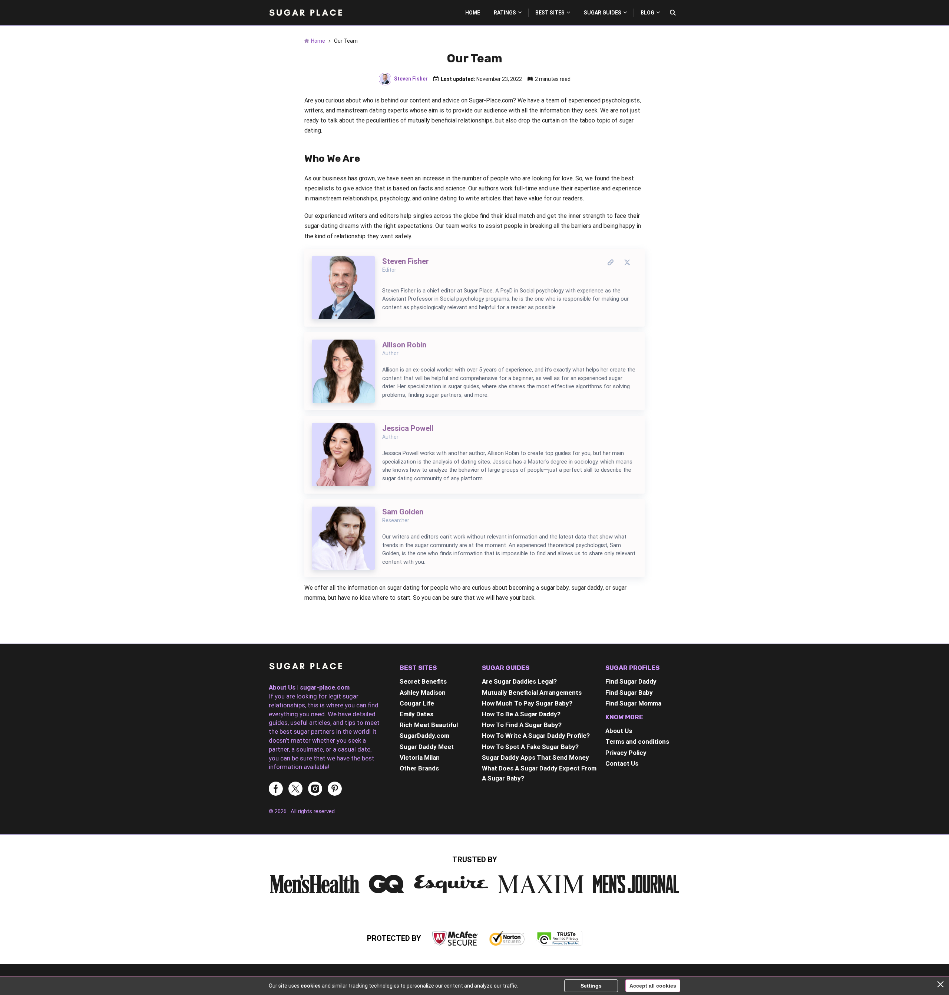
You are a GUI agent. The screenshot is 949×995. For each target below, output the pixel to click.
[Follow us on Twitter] (295, 789)
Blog (647, 13)
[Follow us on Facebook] (276, 789)
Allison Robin (404, 344)
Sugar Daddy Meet (427, 746)
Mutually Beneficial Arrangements (532, 692)
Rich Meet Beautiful (429, 725)
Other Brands (419, 768)
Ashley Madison (423, 692)
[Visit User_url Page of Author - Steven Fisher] (610, 262)
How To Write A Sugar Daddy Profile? (536, 735)
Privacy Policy (626, 752)
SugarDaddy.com (424, 735)
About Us (618, 730)
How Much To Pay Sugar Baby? (527, 703)
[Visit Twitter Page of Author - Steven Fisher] (627, 262)
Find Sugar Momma (633, 703)
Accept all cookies (652, 986)
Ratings (505, 13)
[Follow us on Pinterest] (335, 789)
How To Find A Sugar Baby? (522, 725)
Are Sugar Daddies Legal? (519, 681)
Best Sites (550, 13)
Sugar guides (602, 13)
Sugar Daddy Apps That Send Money (535, 757)
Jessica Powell (407, 428)
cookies (311, 986)
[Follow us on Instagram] (315, 789)
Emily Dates (416, 714)
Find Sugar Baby (629, 692)
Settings (591, 986)
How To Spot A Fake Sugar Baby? (530, 746)
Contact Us (621, 763)
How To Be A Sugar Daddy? (521, 714)
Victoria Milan (420, 757)
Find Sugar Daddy (631, 681)
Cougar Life (417, 703)
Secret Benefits (423, 681)
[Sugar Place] (306, 12)
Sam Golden (402, 511)
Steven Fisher (411, 79)
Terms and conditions (637, 741)
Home (472, 13)
